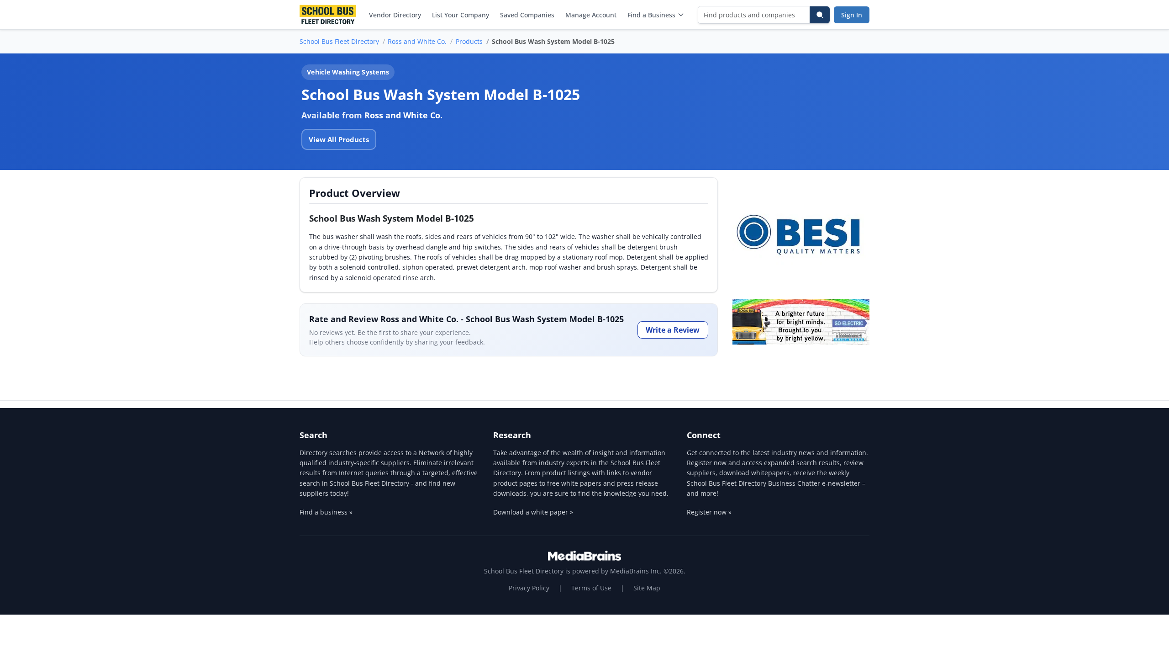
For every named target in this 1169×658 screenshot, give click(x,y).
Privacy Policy (529, 588)
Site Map (646, 588)
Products (469, 41)
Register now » (709, 512)
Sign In (851, 15)
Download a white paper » (533, 512)
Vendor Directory (395, 15)
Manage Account (590, 15)
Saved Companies (527, 15)
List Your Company (460, 15)
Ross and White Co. (417, 41)
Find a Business (651, 15)
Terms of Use (591, 588)
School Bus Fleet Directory (339, 41)
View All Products (339, 139)
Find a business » (326, 512)
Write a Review (673, 330)
